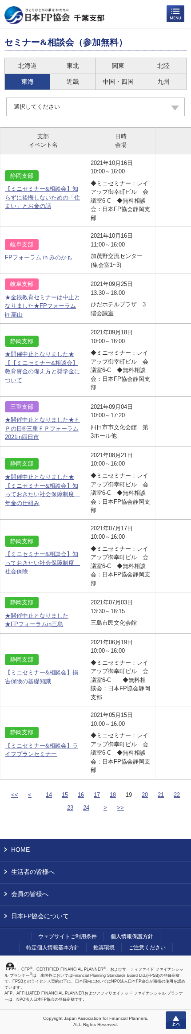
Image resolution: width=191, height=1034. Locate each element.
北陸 (163, 65)
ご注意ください (147, 947)
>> (120, 807)
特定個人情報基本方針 (53, 947)
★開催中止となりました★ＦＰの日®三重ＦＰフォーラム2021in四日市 (42, 428)
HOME (20, 849)
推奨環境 (104, 947)
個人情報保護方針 (132, 936)
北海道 (27, 65)
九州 (163, 81)
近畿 (73, 81)
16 (81, 794)
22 (177, 794)
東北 (73, 65)
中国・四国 (118, 81)
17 (97, 794)
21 (161, 794)
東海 (27, 81)
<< (14, 794)
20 (145, 794)
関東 (118, 65)
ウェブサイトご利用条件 (67, 936)
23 (70, 807)
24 (86, 807)
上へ (176, 1020)
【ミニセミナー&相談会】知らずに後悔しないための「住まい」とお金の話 (42, 197)
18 (113, 794)
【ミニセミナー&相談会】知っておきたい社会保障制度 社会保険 (42, 563)
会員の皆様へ (29, 893)
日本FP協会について (40, 916)
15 (65, 794)
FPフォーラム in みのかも (38, 257)
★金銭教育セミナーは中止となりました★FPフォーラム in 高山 (42, 306)
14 (49, 794)
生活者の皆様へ (33, 871)
